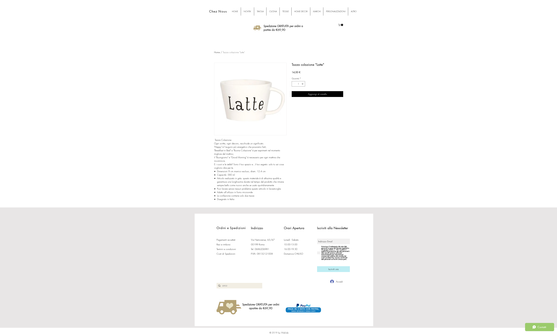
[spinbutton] (298, 83)
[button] (341, 25)
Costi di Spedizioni (226, 253)
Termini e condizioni (226, 249)
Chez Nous (218, 11)
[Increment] (303, 83)
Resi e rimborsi (223, 244)
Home (217, 52)
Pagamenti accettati (226, 239)
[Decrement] (294, 83)
